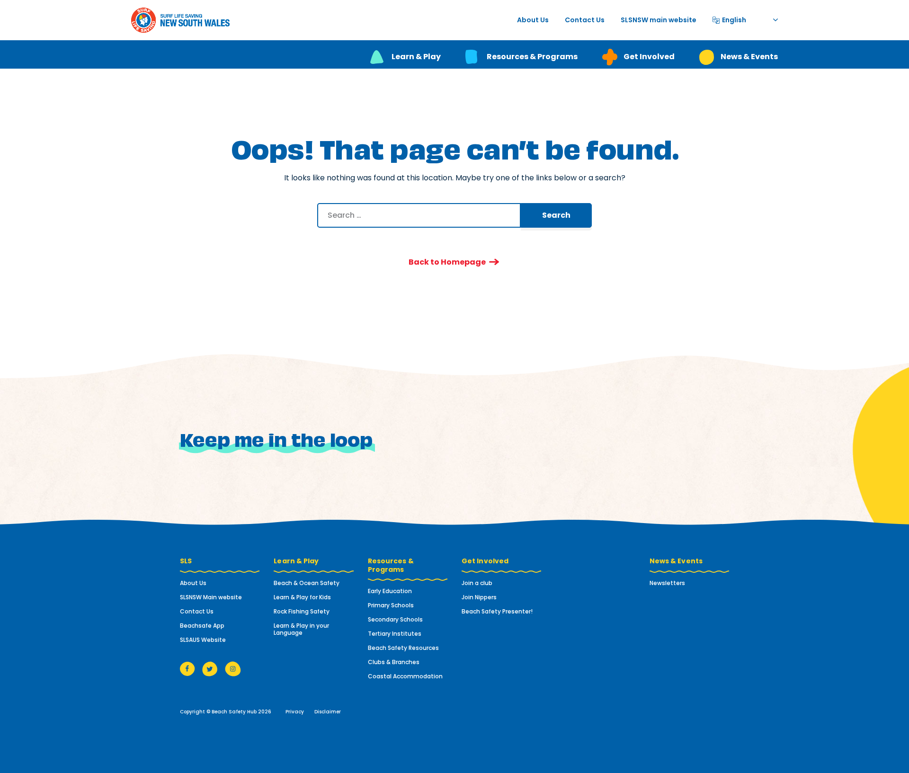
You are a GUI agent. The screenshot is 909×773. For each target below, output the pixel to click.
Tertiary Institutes (394, 634)
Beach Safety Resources (403, 648)
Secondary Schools (395, 619)
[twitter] (210, 668)
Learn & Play (416, 56)
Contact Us (585, 20)
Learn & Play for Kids (302, 597)
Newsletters (667, 583)
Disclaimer (327, 711)
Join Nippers (479, 597)
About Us (533, 20)
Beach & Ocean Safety (306, 583)
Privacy (294, 711)
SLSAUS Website (203, 640)
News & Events (749, 56)
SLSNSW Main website (211, 597)
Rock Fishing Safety (302, 611)
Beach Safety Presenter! (497, 611)
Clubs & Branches (393, 662)
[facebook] (187, 668)
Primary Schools (391, 605)
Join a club (477, 583)
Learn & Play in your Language (301, 629)
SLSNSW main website (658, 20)
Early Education (390, 591)
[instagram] (233, 668)
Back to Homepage (447, 262)
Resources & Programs (532, 56)
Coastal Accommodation (405, 676)
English (734, 18)
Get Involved (649, 56)
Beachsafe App (202, 626)
